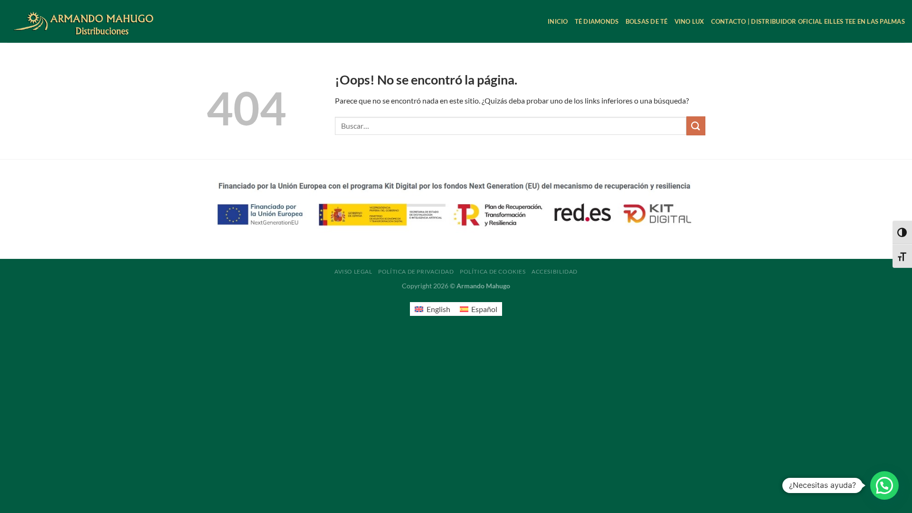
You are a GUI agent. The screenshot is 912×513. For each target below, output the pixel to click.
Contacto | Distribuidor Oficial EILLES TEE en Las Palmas (808, 21)
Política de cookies (493, 271)
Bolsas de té (647, 21)
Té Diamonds (597, 21)
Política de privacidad (416, 271)
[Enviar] (695, 125)
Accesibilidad (555, 271)
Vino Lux (689, 21)
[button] (884, 485)
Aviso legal (353, 271)
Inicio (558, 21)
